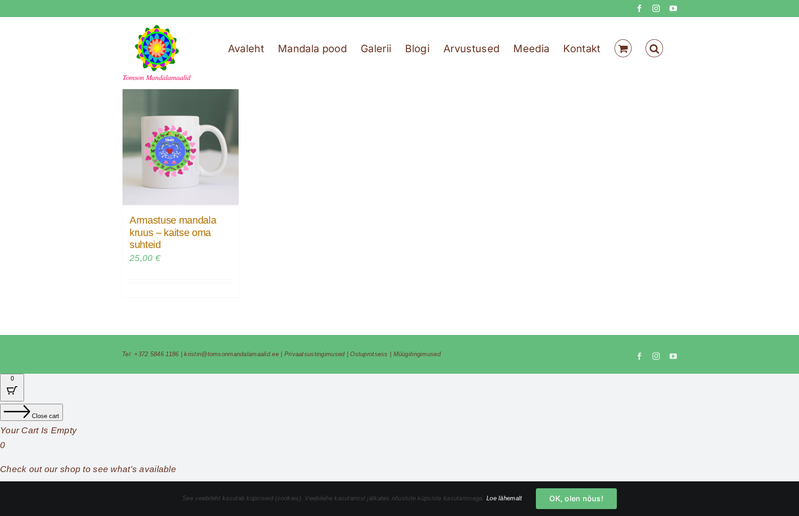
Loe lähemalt (504, 498)
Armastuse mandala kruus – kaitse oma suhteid (172, 232)
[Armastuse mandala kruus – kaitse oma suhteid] (181, 147)
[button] (654, 48)
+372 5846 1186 (156, 354)
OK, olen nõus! (576, 498)
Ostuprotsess (368, 354)
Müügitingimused (417, 354)
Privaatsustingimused (314, 354)
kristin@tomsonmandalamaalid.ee (231, 354)
